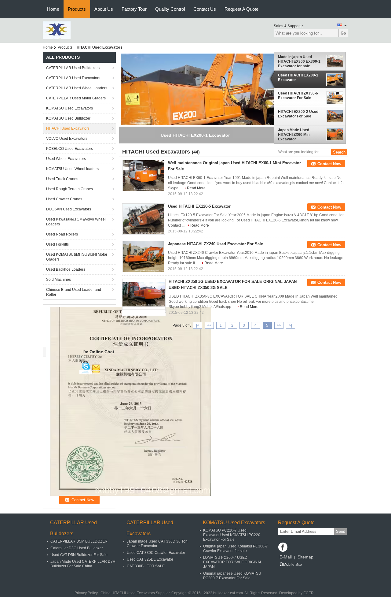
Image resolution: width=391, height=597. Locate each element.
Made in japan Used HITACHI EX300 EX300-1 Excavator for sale (299, 61)
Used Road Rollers (62, 234)
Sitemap (305, 556)
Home (53, 9)
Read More (196, 188)
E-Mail (286, 556)
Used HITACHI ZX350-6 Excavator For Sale (298, 95)
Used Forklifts (57, 244)
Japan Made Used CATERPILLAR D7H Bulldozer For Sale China (82, 563)
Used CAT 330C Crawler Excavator (156, 553)
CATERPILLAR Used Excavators (73, 78)
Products (77, 9)
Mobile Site (292, 564)
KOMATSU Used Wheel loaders (72, 169)
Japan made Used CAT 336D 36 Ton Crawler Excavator (157, 543)
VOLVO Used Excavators (66, 138)
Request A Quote (241, 9)
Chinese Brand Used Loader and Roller (73, 292)
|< (197, 325)
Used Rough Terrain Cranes (69, 189)
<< (209, 325)
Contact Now (329, 163)
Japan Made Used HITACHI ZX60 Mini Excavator (294, 134)
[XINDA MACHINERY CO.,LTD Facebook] (283, 547)
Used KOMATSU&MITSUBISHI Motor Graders (76, 256)
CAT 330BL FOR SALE (146, 566)
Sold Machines (58, 279)
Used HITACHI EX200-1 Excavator (298, 77)
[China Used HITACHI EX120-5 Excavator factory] (143, 219)
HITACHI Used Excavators (68, 128)
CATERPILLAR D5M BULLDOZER (79, 541)
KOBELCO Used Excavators (69, 148)
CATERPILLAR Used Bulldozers (73, 68)
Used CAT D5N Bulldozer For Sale (79, 555)
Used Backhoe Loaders (65, 269)
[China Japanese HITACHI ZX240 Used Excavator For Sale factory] (143, 256)
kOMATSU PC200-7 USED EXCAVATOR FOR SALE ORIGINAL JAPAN (232, 562)
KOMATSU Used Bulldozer (68, 118)
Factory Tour (134, 9)
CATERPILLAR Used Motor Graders (76, 98)
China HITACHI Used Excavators (127, 593)
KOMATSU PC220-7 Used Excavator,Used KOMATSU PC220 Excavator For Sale (231, 535)
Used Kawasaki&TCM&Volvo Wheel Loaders (76, 221)
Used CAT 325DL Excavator (150, 559)
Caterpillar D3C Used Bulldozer (76, 548)
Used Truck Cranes (62, 179)
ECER (308, 593)
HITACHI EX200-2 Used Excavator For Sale (298, 113)
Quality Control (170, 9)
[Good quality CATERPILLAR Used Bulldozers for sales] (128, 401)
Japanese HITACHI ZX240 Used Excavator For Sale (215, 244)
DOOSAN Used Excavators (68, 209)
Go (343, 33)
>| (290, 325)
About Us (103, 9)
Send (340, 531)
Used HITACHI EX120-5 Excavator (199, 206)
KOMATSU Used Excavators (69, 108)
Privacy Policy (86, 593)
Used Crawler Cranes (64, 199)
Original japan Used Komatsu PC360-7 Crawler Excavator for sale (235, 548)
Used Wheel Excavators (66, 159)
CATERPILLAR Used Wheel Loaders (76, 88)
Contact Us (204, 9)
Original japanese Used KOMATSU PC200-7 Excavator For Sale (232, 575)
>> (279, 325)
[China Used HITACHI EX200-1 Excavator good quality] (202, 114)
